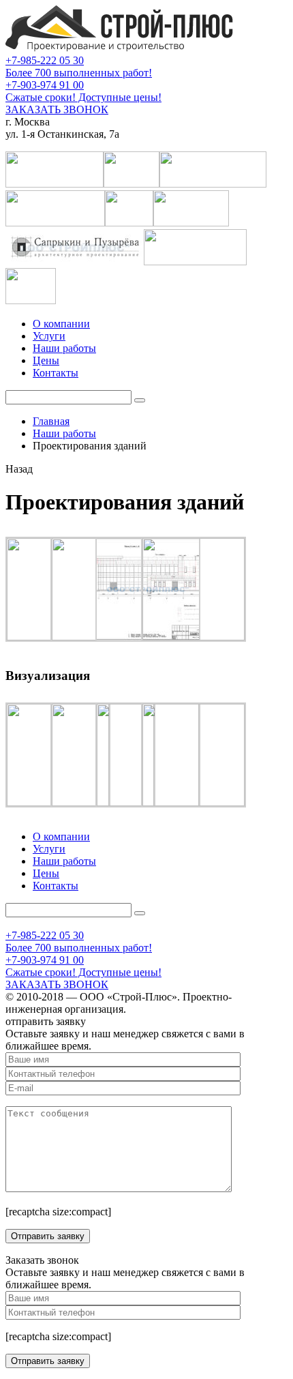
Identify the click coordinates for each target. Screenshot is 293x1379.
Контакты (55, 373)
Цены (46, 360)
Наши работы (64, 348)
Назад (19, 469)
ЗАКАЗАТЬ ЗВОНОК (56, 109)
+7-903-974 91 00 (44, 85)
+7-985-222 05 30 (44, 60)
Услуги (49, 336)
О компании (61, 323)
